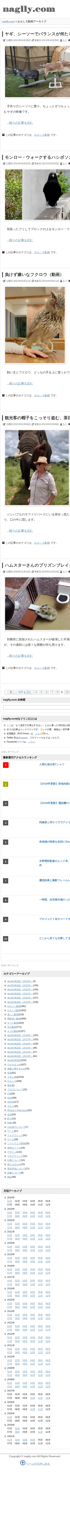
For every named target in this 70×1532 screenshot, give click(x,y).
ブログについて (15, 1089)
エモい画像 (12, 1077)
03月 (25, 1212)
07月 (9, 1216)
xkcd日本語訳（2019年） (20, 1002)
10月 (32, 1216)
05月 (40, 1212)
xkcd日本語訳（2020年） (20, 998)
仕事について (14, 1160)
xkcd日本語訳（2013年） (20, 1056)
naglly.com (8, 21)
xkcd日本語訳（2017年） (20, 1039)
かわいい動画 (14, 1006)
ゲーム (10, 1139)
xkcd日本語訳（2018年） (20, 1035)
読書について (14, 1173)
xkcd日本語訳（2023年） (20, 985)
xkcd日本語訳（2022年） (20, 989)
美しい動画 (12, 1014)
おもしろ (11, 1081)
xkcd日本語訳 (14, 1060)
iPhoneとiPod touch (17, 1110)
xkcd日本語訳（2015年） (20, 1048)
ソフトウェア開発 (16, 1143)
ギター (10, 1106)
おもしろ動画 (42, 134)
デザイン (11, 1152)
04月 (32, 1212)
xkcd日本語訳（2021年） (20, 993)
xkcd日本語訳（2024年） (20, 981)
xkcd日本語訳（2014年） (20, 1052)
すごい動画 (12, 1023)
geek (9, 1097)
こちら (38, 733)
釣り (9, 1118)
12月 (48, 1216)
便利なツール (14, 1148)
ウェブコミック (15, 1135)
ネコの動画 (12, 1031)
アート (10, 1131)
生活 (9, 1114)
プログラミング (15, 1156)
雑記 (9, 1177)
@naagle (23, 737)
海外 (9, 1085)
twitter (10, 1122)
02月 (17, 1212)
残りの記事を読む (21, 122)
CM (9, 1093)
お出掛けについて (16, 1127)
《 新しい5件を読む (19, 692)
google (10, 1102)
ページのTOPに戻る (38, 1463)
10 (67, 692)
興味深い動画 (14, 1018)
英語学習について (16, 1168)
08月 (17, 1216)
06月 (48, 1212)
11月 (40, 1216)
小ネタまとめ (14, 1064)
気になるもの (14, 1164)
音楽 (9, 1073)
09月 (25, 1216)
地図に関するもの (16, 1068)
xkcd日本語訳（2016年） (20, 1043)
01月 (9, 1201)
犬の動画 (11, 1027)
